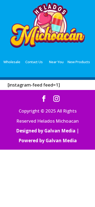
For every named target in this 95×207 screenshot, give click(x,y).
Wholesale (11, 61)
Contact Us (34, 61)
